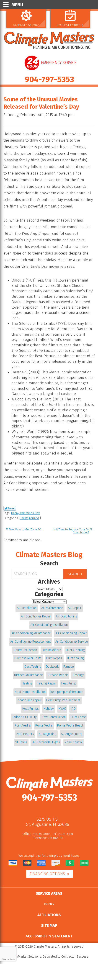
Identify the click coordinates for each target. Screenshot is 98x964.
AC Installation (26, 608)
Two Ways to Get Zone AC (25, 529)
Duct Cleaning (75, 650)
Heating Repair (47, 683)
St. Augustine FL (71, 734)
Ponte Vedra (43, 725)
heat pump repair (29, 700)
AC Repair (74, 608)
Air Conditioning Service (71, 642)
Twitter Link (9, 508)
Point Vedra (23, 725)
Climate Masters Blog (49, 555)
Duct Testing (32, 667)
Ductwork (52, 667)
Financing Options (47, 874)
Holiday (49, 709)
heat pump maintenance (66, 692)
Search (75, 574)
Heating (27, 683)
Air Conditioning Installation (49, 625)
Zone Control (74, 742)
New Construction (53, 717)
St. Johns (21, 742)
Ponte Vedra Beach (70, 725)
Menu (17, 4)
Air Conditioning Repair (71, 633)
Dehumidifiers (51, 650)
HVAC (62, 709)
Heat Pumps (30, 709)
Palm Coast (78, 717)
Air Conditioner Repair (36, 616)
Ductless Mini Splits (27, 658)
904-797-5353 (49, 79)
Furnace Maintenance (28, 675)
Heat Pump (68, 683)
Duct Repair (54, 658)
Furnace (68, 667)
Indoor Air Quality (25, 717)
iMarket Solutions (29, 957)
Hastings (78, 675)
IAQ (73, 709)
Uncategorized (29, 518)
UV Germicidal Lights (46, 742)
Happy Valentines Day (25, 513)
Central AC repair (25, 650)
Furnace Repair (58, 675)
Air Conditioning (66, 616)
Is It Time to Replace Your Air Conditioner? (71, 531)
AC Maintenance (52, 608)
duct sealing (75, 658)
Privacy (5, 959)
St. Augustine (47, 734)
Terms (12, 959)
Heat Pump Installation (30, 692)
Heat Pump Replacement (63, 700)
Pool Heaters (25, 734)
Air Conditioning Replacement (30, 642)
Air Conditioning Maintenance (31, 633)
